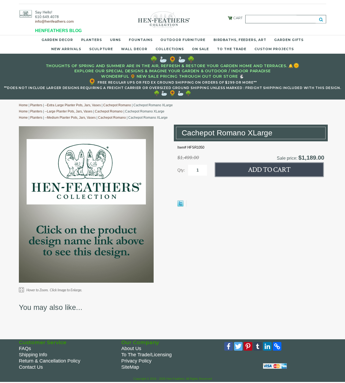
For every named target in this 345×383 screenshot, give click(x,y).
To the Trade (231, 49)
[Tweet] (180, 205)
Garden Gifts (288, 40)
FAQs (25, 348)
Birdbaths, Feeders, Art (239, 40)
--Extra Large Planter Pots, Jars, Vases (73, 105)
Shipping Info (33, 354)
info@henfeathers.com (54, 21)
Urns (115, 40)
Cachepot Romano (117, 105)
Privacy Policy (136, 361)
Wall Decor (134, 49)
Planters (91, 40)
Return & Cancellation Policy (49, 361)
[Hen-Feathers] (25, 13)
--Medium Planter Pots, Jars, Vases (70, 117)
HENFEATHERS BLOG (58, 30)
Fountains (140, 40)
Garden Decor (57, 40)
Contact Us (31, 367)
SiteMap (130, 367)
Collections (170, 49)
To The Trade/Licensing (146, 354)
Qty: (181, 170)
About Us (131, 348)
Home (23, 105)
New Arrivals (66, 49)
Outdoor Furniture (182, 40)
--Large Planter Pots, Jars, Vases (68, 111)
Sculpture (101, 49)
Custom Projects (274, 49)
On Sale (200, 49)
